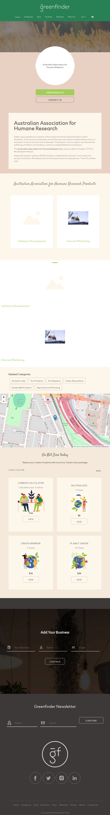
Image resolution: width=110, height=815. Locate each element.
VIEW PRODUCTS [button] (55, 92)
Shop (39, 16)
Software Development (32, 241)
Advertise (60, 16)
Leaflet (77, 446)
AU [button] (82, 17)
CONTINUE (55, 661)
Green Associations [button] (74, 380)
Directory (45, 804)
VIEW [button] (31, 519)
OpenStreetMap (95, 446)
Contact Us (92, 804)
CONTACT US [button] (55, 100)
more (98, 470)
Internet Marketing (78, 241)
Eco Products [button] (37, 380)
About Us (71, 16)
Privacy (73, 804)
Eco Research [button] (54, 380)
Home (17, 17)
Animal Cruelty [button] (19, 380)
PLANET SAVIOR (79, 543)
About (82, 804)
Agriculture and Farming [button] (48, 387)
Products (48, 16)
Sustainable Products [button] (21, 387)
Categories (28, 16)
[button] (55, 417)
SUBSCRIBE (91, 720)
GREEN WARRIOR (31, 543)
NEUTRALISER (79, 485)
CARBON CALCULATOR (31, 482)
